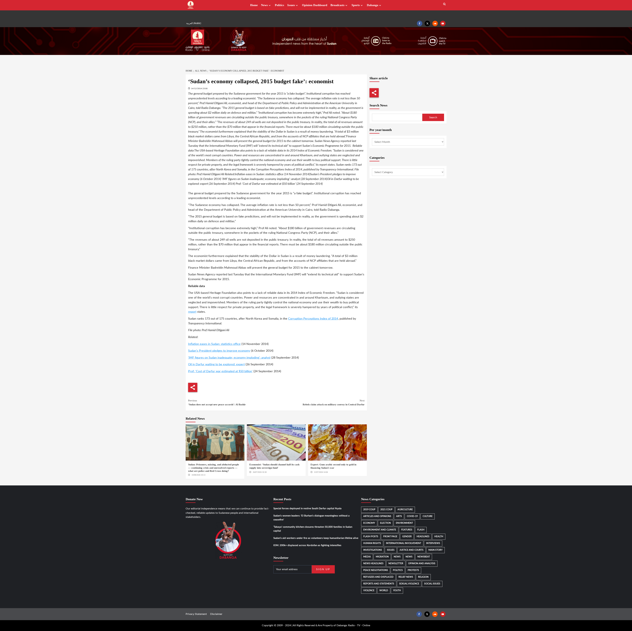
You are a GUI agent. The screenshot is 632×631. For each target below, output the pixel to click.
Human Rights (372, 543)
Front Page (390, 536)
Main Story (435, 550)
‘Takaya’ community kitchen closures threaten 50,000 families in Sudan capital (312, 529)
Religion (423, 577)
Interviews (433, 543)
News (264, 5)
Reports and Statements (378, 584)
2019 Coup (369, 509)
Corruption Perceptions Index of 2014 (313, 318)
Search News (378, 105)
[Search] (444, 4)
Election (385, 523)
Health (438, 536)
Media (367, 557)
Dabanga (372, 5)
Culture (428, 516)
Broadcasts (337, 5)
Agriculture (405, 509)
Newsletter (395, 563)
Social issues (432, 584)
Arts (399, 516)
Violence (368, 590)
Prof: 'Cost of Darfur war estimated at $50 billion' (220, 371)
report (192, 311)
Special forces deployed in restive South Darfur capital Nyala (307, 508)
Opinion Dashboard (314, 5)
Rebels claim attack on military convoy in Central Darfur (334, 402)
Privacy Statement (196, 614)
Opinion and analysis (421, 563)
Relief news (405, 577)
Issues (291, 5)
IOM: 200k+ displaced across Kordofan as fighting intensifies (307, 545)
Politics (279, 5)
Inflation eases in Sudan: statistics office (214, 344)
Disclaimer (216, 614)
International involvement (403, 543)
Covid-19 (412, 516)
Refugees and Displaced (378, 577)
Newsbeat (423, 557)
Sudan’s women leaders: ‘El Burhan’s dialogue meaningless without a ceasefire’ (311, 518)
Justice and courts (411, 550)
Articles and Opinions (377, 516)
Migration (382, 557)
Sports (356, 5)
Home (254, 5)
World (383, 590)
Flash (420, 530)
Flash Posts (370, 536)
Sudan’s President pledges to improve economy (219, 350)
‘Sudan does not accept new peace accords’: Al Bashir (217, 402)
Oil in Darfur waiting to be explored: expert (216, 364)
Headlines (423, 536)
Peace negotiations (375, 570)
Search (433, 117)
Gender (407, 536)
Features (406, 530)
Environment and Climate (379, 530)
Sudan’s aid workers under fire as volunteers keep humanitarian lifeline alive (315, 538)
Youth (397, 590)
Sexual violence (409, 584)
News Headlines (373, 563)
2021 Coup (386, 509)
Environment (404, 523)
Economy (369, 523)
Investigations (372, 550)
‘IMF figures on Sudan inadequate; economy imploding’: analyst (229, 357)
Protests (413, 570)
